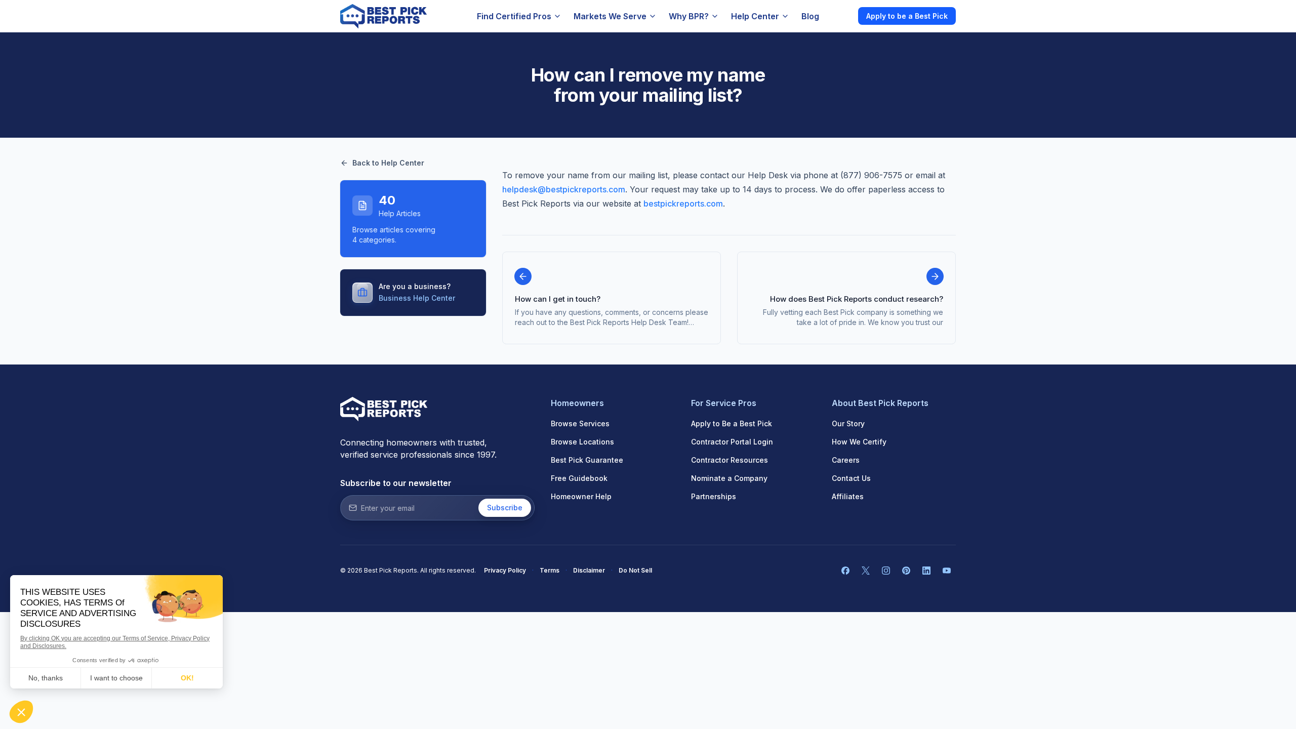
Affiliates (848, 496)
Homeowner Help (581, 496)
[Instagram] (886, 570)
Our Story (848, 423)
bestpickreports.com (683, 203)
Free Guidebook (579, 478)
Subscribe (504, 507)
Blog (810, 16)
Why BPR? (689, 16)
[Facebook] (845, 570)
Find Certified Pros (514, 16)
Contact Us (851, 478)
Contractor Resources (729, 460)
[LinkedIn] (926, 570)
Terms (549, 570)
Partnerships (713, 496)
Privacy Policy (505, 570)
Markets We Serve (610, 16)
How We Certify (859, 441)
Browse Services (580, 423)
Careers (846, 460)
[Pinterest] (906, 570)
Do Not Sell (635, 570)
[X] (866, 570)
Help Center (755, 16)
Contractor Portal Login (732, 441)
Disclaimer (589, 570)
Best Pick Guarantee (587, 460)
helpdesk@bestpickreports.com (563, 189)
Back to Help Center (388, 162)
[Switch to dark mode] (842, 16)
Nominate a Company (729, 478)
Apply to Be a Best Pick (731, 423)
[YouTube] (947, 570)
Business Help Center (417, 298)
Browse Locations (582, 441)
